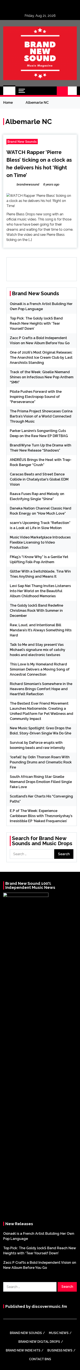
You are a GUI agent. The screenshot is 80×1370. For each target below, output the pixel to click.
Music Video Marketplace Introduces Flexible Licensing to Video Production (40, 542)
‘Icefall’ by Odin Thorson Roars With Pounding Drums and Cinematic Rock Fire (41, 762)
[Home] (9, 90)
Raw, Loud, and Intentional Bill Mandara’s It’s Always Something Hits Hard (40, 630)
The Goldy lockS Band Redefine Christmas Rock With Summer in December (36, 610)
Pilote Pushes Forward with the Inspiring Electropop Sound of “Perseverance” (36, 397)
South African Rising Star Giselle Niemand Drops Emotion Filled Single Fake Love (41, 782)
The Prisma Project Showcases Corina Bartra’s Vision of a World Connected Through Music (41, 416)
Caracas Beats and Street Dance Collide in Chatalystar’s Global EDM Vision (39, 479)
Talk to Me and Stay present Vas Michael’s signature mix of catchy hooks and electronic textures (37, 650)
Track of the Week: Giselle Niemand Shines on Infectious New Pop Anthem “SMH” (41, 377)
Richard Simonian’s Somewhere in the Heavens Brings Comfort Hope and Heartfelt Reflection (41, 689)
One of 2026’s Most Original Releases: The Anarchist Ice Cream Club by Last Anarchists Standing (41, 357)
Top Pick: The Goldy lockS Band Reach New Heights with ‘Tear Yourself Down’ (36, 323)
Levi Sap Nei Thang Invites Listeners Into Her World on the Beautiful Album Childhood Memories (40, 591)
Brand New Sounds (22, 141)
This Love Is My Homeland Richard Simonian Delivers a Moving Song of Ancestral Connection (40, 669)
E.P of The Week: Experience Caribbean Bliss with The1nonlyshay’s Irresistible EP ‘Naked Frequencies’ (41, 816)
